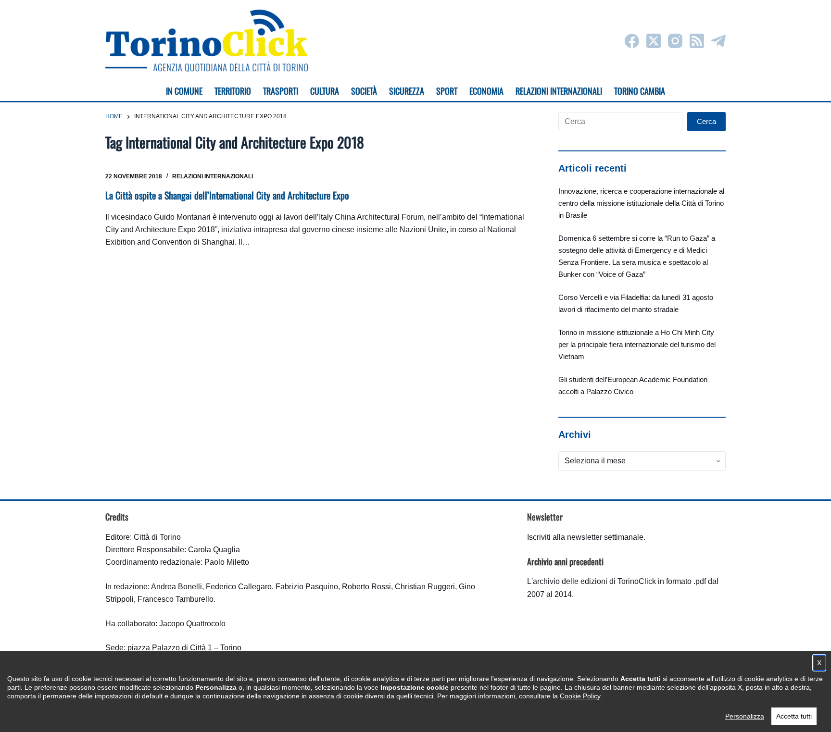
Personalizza (744, 716)
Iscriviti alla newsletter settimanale (585, 537)
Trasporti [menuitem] (280, 91)
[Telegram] (718, 41)
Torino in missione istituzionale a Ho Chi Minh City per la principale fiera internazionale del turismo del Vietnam (637, 344)
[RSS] (697, 41)
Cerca (706, 121)
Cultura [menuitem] (324, 91)
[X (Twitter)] (653, 41)
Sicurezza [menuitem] (406, 91)
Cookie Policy (580, 696)
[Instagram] (675, 41)
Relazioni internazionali (212, 176)
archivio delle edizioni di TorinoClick (594, 581)
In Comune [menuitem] (184, 91)
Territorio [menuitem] (232, 91)
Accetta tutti (794, 716)
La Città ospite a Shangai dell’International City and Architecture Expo (227, 195)
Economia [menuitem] (486, 91)
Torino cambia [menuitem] (639, 91)
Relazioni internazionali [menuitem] (559, 91)
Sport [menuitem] (446, 91)
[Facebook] (632, 41)
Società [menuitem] (364, 91)
